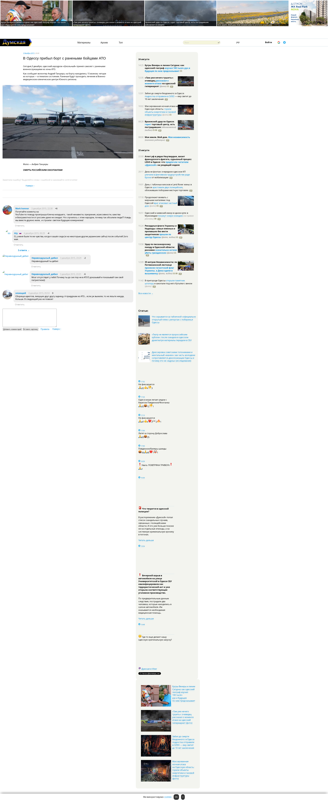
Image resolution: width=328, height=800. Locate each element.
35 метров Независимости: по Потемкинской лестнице (161, 263)
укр (238, 42)
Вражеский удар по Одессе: (159, 121)
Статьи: (143, 310)
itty (16, 233)
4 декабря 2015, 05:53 (39, 293)
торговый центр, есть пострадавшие (160, 127)
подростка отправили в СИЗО (160, 96)
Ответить (20, 225)
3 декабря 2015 (28, 53)
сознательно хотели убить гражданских (161, 251)
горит (148, 124)
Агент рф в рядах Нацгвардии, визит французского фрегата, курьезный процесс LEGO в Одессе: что (168, 159)
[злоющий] (7, 298)
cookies (168, 797)
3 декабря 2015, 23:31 (70, 274)
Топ (121, 42)
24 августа (143, 59)
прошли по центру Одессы (158, 236)
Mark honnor (22, 208)
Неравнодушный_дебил (45, 258)
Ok (176, 797)
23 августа (143, 150)
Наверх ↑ (30, 185)
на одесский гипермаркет (160, 85)
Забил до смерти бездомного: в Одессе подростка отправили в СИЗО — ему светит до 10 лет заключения (183, 742)
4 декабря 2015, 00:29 (34, 233)
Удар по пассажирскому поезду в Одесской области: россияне (160, 247)
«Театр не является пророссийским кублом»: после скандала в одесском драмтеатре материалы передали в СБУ (172, 337)
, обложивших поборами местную (166, 189)
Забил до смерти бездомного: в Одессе (164, 93)
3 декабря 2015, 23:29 (70, 258)
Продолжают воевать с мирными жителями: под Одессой (157, 200)
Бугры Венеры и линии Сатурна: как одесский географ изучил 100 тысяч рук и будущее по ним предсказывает (33, 23)
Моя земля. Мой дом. (156, 137)
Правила (45, 329)
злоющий (21, 293)
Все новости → (145, 293)
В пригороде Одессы (155, 280)
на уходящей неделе (168, 165)
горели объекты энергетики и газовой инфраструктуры (160, 112)
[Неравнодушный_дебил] (15, 256)
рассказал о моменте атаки (157, 82)
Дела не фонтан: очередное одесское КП (165, 171)
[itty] (8, 233)
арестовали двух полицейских (167, 187)
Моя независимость (179, 137)
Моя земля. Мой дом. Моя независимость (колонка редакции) (244, 25)
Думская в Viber (149, 668)
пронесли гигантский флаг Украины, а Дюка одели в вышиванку (159, 270)
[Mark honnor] (7, 214)
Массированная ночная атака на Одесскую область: (161, 107)
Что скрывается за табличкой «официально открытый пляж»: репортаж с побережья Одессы (174, 319)
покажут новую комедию (170, 215)
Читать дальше (146, 540)
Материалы (83, 42)
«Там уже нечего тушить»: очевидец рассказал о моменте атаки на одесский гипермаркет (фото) (183, 717)
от (159, 177)
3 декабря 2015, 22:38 (42, 208)
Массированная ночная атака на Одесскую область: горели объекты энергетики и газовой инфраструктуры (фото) (183, 770)
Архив (104, 42)
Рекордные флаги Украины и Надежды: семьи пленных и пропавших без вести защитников (161, 230)
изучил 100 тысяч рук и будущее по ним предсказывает (167, 69)
